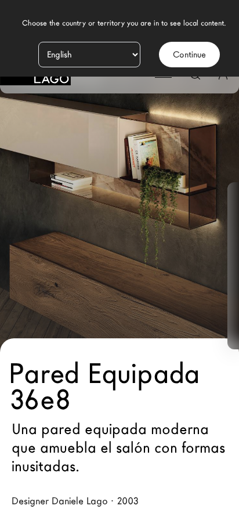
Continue (189, 54)
